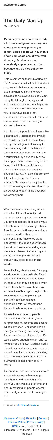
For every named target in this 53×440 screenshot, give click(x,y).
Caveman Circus (14, 418)
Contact (43, 418)
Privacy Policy (35, 422)
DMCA (16, 426)
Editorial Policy (16, 422)
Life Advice (22, 405)
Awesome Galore (15, 4)
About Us (31, 418)
